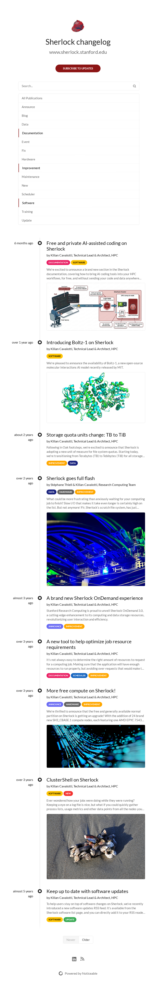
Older (86, 940)
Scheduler (28, 194)
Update (27, 220)
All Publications (32, 98)
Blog (25, 115)
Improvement (31, 168)
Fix (24, 150)
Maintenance (30, 176)
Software (28, 203)
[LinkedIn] (76, 958)
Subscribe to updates (78, 68)
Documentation (32, 133)
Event (26, 142)
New (25, 185)
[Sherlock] (78, 26)
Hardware (28, 159)
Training (27, 211)
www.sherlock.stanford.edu (78, 52)
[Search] (134, 86)
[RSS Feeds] (82, 958)
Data (25, 124)
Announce (28, 107)
